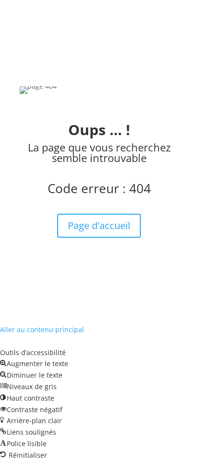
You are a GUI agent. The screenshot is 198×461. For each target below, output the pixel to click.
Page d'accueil (99, 225)
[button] (34, 363)
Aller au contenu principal (42, 329)
